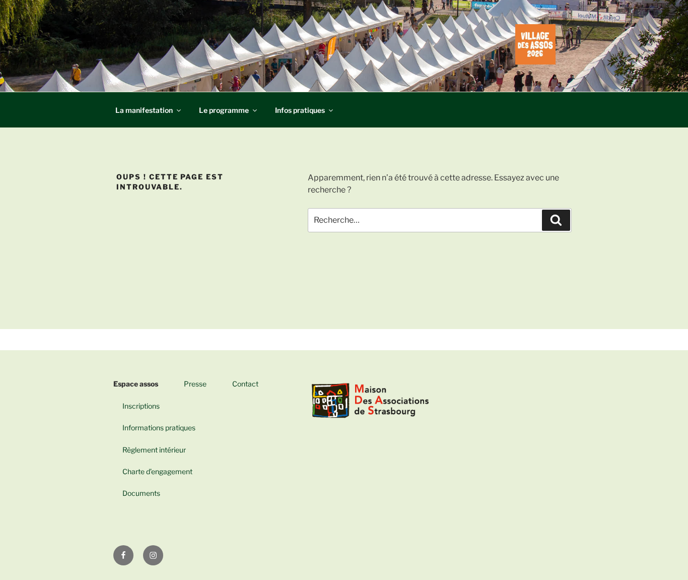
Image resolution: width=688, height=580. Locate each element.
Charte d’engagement (152, 471)
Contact (245, 383)
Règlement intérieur (149, 449)
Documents (136, 493)
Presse (195, 383)
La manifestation (144, 110)
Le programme (224, 110)
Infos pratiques (300, 110)
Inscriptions (136, 406)
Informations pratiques (154, 427)
